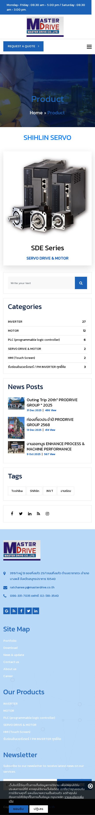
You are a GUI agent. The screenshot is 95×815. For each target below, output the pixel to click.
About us (9, 669)
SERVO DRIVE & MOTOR (24, 348)
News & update (13, 655)
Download (10, 648)
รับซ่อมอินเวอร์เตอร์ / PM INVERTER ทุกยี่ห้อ (37, 367)
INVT (49, 491)
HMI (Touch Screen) (21, 358)
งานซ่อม (66, 491)
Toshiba (17, 491)
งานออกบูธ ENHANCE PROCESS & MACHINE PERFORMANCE (56, 446)
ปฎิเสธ (39, 809)
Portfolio (10, 640)
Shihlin (34, 491)
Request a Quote (22, 46)
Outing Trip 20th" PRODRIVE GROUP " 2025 (52, 402)
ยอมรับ (18, 809)
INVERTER (15, 321)
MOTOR (13, 330)
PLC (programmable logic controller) (34, 339)
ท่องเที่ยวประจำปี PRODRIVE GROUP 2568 (50, 422)
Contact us (11, 662)
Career (8, 676)
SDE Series (47, 248)
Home (36, 112)
